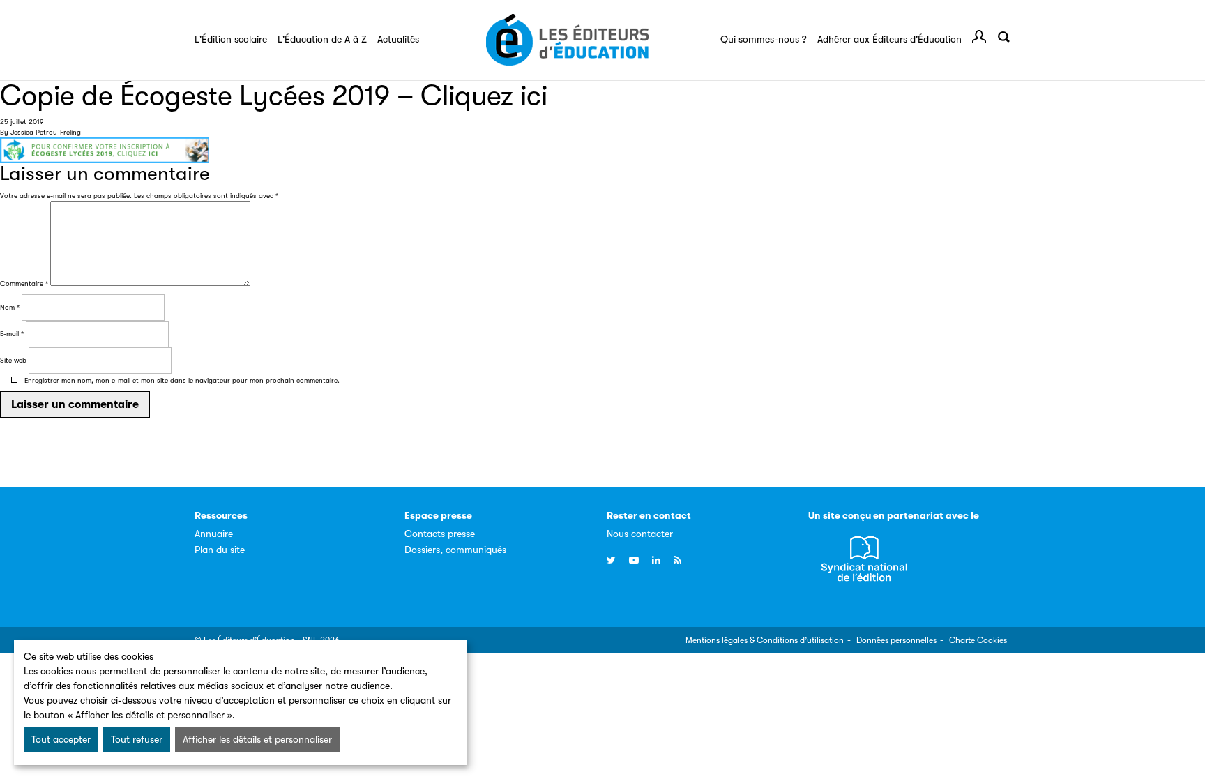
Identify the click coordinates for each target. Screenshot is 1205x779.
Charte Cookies (978, 640)
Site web (13, 360)
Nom (10, 307)
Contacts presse (439, 533)
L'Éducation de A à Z (322, 39)
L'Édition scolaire (231, 39)
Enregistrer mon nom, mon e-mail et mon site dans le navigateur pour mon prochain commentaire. (182, 380)
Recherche (1003, 37)
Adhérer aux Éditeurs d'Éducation (889, 39)
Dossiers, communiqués (455, 549)
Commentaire (24, 283)
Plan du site (220, 549)
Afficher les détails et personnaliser (257, 739)
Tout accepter (61, 739)
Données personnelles (896, 640)
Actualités (398, 39)
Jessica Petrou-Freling (45, 132)
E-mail (12, 334)
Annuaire (214, 533)
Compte (979, 37)
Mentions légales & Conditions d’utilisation (764, 640)
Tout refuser (136, 739)
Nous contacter (640, 533)
